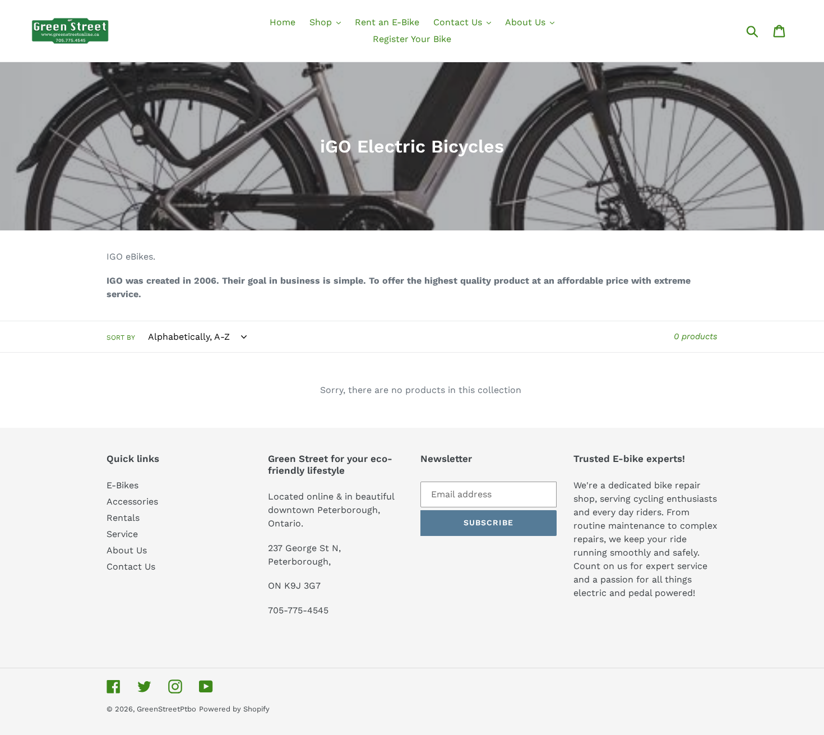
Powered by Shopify (234, 709)
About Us (127, 550)
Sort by (121, 337)
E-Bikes (122, 485)
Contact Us (131, 566)
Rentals (123, 517)
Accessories (132, 501)
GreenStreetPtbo (166, 709)
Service (122, 534)
